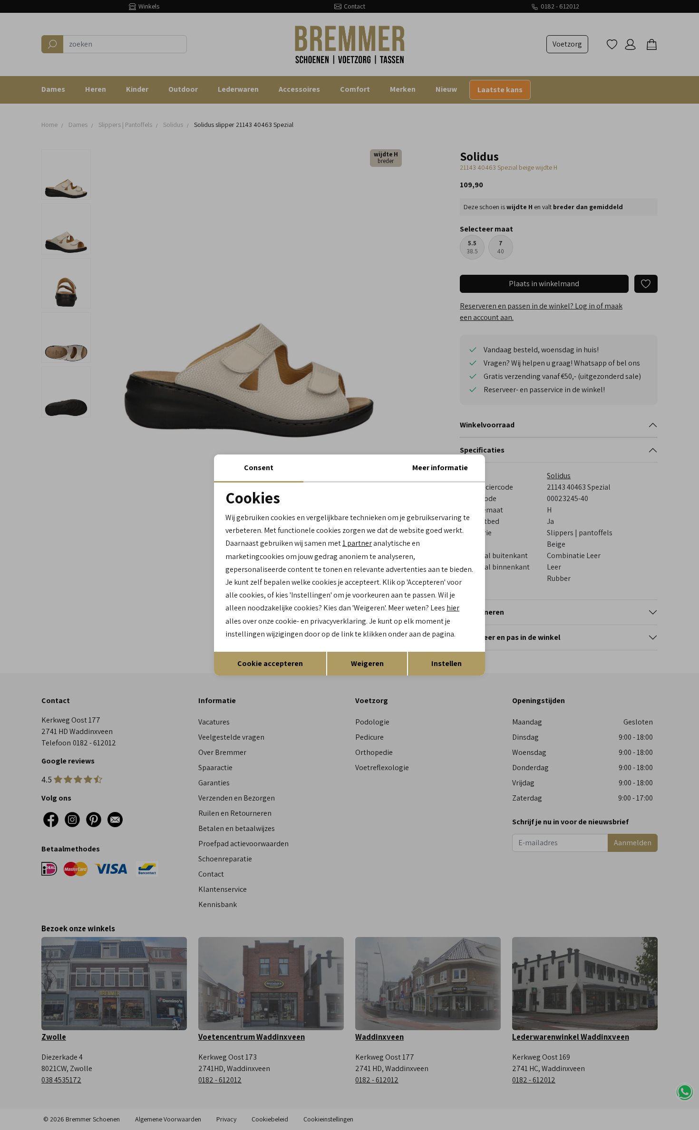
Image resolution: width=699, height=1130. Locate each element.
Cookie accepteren (270, 663)
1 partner (357, 543)
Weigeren (367, 663)
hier (453, 608)
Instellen (446, 663)
